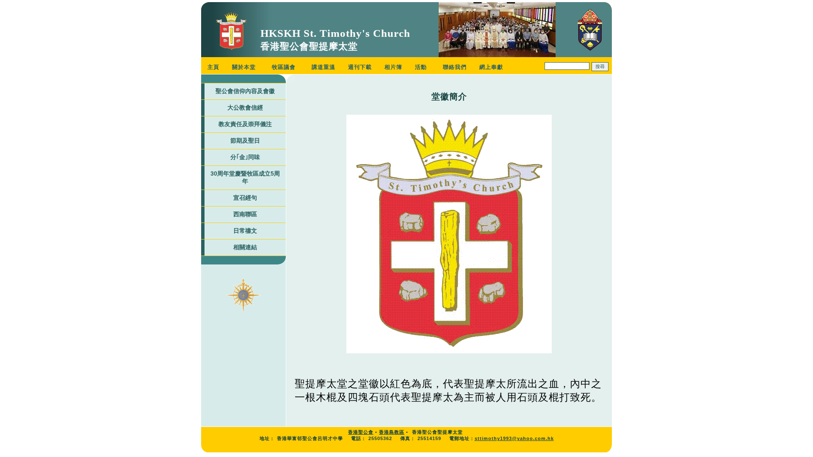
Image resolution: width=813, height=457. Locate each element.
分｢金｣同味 (245, 157)
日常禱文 (245, 230)
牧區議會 (284, 67)
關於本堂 (244, 67)
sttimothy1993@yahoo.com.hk (514, 438)
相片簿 (393, 67)
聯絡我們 (455, 67)
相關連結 (245, 247)
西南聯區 (245, 214)
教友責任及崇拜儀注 (245, 124)
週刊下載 (360, 67)
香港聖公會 (360, 432)
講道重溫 (323, 67)
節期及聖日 (245, 140)
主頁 (213, 67)
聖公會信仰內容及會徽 (245, 91)
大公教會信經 (245, 107)
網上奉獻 (491, 67)
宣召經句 (245, 197)
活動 (421, 67)
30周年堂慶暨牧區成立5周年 (245, 177)
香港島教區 (391, 432)
